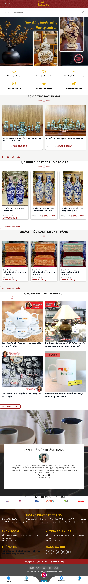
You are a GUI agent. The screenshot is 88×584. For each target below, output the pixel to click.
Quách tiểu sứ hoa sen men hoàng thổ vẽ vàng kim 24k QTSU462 (43, 272)
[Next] (83, 41)
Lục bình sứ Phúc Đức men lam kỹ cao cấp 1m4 (72, 209)
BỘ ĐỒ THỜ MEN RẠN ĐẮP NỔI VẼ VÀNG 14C (65, 139)
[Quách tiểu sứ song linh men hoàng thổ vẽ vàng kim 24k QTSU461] (15, 254)
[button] (6, 4)
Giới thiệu (20, 554)
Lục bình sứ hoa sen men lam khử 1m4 (13, 209)
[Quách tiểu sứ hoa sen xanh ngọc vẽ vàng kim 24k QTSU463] (73, 254)
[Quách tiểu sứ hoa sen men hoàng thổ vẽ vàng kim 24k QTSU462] (44, 254)
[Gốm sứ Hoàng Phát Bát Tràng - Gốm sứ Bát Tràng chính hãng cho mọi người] (44, 4)
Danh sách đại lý (26, 551)
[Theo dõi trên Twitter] (63, 552)
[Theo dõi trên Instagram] (53, 552)
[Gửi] (83, 12)
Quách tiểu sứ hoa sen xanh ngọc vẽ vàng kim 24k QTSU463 (72, 272)
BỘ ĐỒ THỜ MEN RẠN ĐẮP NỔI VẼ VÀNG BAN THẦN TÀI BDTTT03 (22, 140)
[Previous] (4, 41)
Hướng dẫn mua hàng (10, 551)
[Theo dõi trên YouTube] (68, 552)
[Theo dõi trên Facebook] (48, 552)
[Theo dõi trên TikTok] (58, 552)
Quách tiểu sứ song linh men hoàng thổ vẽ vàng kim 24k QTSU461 (15, 272)
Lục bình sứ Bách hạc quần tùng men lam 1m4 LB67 (43, 209)
